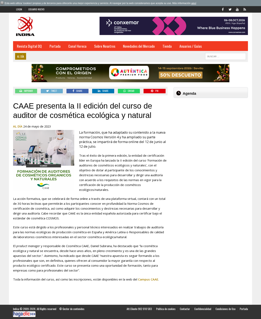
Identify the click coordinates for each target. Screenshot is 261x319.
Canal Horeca (77, 46)
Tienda (167, 46)
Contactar (185, 309)
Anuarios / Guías (190, 46)
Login (19, 9)
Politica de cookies (166, 309)
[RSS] (244, 9)
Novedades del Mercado (139, 46)
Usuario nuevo (36, 9)
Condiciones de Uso (226, 309)
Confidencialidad (202, 309)
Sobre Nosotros (104, 46)
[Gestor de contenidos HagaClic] (24, 314)
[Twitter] (230, 9)
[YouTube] (237, 9)
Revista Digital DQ (29, 46)
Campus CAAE (148, 279)
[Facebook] (222, 9)
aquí (193, 3)
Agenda (189, 93)
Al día (17, 126)
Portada (55, 46)
